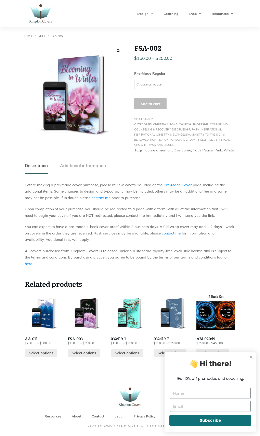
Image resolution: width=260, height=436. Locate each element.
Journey (150, 150)
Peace (207, 150)
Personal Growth (184, 139)
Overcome (182, 150)
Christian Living (165, 124)
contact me (101, 197)
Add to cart (150, 103)
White (229, 150)
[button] (118, 51)
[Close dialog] (251, 357)
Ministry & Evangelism (173, 134)
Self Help (207, 139)
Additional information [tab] (83, 165)
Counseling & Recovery (152, 129)
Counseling (219, 124)
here (28, 263)
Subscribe (210, 420)
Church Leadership (193, 124)
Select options (41, 353)
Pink (218, 150)
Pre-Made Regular (150, 73)
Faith (195, 129)
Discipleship (181, 129)
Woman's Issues (161, 145)
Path (197, 150)
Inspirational (211, 129)
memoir (165, 150)
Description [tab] (36, 165)
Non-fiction (159, 139)
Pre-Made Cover (178, 185)
